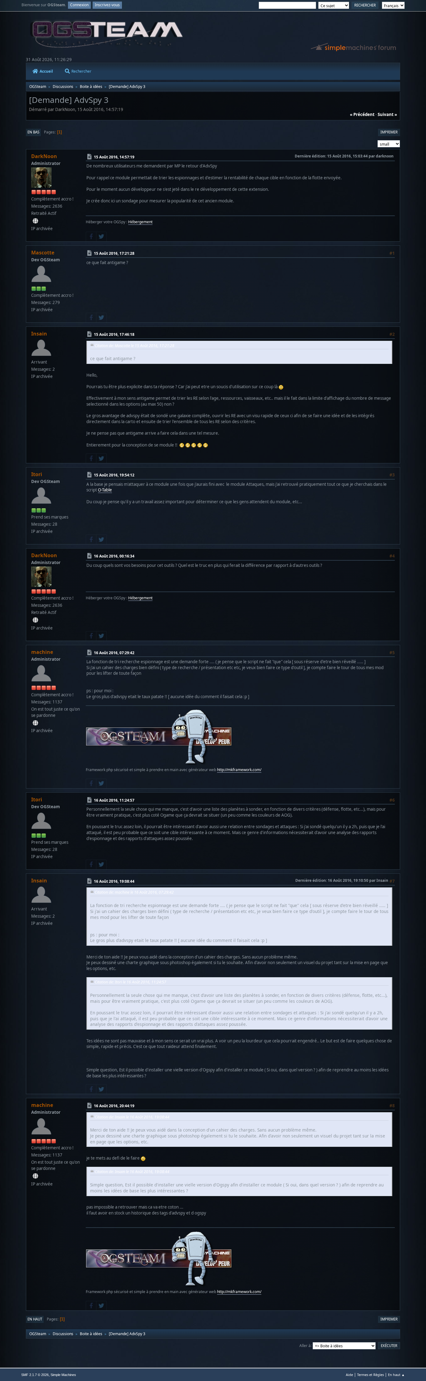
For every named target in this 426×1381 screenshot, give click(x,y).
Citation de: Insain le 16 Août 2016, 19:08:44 (132, 1117)
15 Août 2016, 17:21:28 (114, 253)
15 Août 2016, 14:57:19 (114, 157)
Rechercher (81, 71)
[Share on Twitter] (101, 236)
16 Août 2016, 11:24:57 (114, 800)
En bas (33, 132)
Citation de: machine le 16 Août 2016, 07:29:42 (134, 892)
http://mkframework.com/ (239, 769)
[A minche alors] (35, 723)
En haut (34, 1319)
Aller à (305, 1345)
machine (42, 652)
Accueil (46, 71)
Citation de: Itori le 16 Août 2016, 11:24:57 (130, 982)
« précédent (362, 114)
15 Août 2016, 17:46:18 (114, 334)
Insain (39, 333)
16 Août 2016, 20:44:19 (114, 1105)
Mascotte (42, 252)
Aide (349, 1374)
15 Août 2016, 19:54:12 (114, 475)
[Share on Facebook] (91, 236)
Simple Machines (63, 1375)
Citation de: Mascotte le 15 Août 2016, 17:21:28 (134, 345)
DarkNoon (44, 156)
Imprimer (389, 132)
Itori (36, 474)
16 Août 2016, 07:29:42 (114, 652)
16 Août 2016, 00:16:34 (114, 556)
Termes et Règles (370, 1374)
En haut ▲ (396, 1374)
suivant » (387, 114)
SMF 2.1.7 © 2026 (35, 1375)
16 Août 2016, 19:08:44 (114, 881)
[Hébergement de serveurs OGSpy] (35, 221)
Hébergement (140, 222)
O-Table (105, 490)
